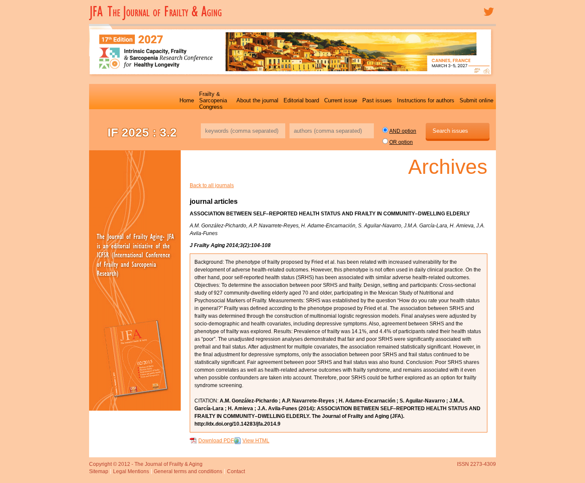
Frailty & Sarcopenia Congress (213, 100)
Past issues (377, 100)
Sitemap (98, 471)
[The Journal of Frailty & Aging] (157, 19)
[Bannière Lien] (135, 280)
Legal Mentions (131, 471)
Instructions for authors (425, 100)
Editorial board (301, 100)
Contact (236, 471)
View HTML (255, 441)
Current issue (340, 100)
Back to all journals (212, 185)
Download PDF (216, 441)
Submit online (476, 100)
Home (186, 100)
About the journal (257, 100)
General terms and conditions (188, 471)
